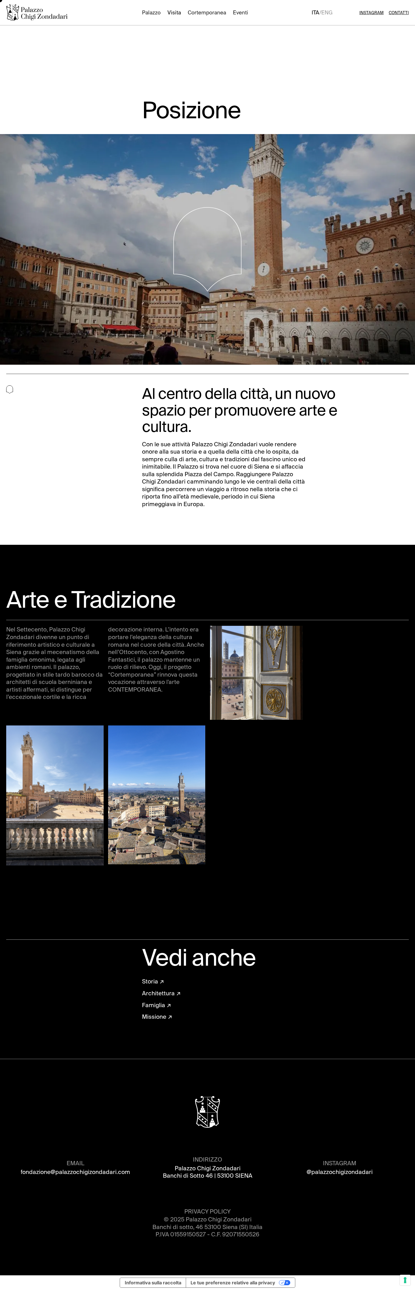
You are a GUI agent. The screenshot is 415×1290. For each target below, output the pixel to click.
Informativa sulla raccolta (153, 1282)
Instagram (371, 12)
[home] (37, 12)
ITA (315, 12)
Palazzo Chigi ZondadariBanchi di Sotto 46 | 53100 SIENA (207, 1172)
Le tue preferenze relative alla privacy (233, 1282)
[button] (151, 12)
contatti (399, 12)
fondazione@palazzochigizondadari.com (75, 1172)
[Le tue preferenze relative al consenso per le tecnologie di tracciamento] (405, 1280)
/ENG (326, 12)
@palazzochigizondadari (340, 1172)
